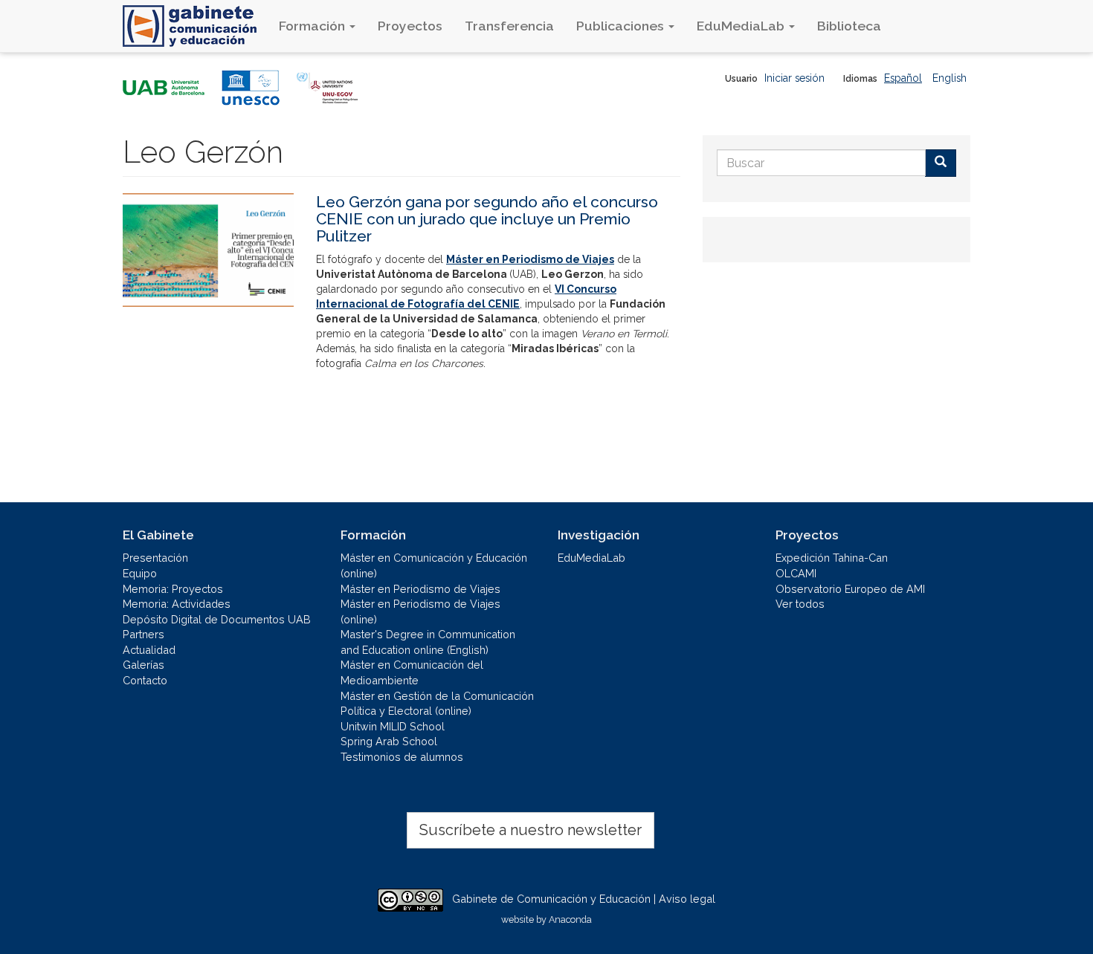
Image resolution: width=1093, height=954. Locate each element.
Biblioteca (849, 25)
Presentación (155, 557)
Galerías (143, 664)
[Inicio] (195, 26)
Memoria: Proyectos (173, 589)
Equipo (140, 573)
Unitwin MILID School (393, 726)
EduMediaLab (742, 25)
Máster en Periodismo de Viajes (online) (420, 611)
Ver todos (800, 603)
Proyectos (410, 25)
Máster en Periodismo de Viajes (420, 589)
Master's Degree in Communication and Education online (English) (428, 642)
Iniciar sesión (794, 78)
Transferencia (509, 25)
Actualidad (149, 649)
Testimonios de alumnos (402, 756)
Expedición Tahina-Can (832, 557)
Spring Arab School (389, 741)
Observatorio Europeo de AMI (850, 589)
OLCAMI (796, 573)
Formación (313, 25)
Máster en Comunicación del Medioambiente (412, 672)
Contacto (145, 680)
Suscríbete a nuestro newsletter (530, 830)
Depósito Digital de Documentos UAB (217, 619)
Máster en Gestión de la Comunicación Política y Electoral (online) (437, 703)
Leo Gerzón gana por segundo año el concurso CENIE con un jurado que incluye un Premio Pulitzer (487, 218)
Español (903, 78)
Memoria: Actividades (176, 603)
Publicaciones (621, 25)
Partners (143, 634)
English (949, 78)
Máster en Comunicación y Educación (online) (434, 565)
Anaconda (570, 919)
